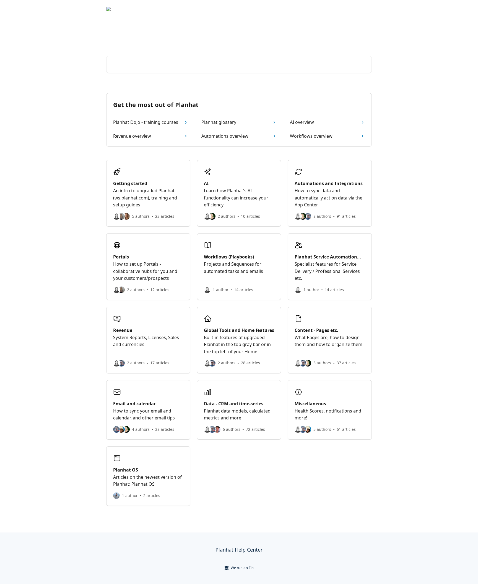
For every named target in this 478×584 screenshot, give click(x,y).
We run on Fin (242, 567)
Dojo (364, 9)
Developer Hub (338, 9)
